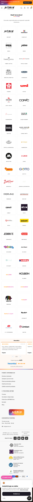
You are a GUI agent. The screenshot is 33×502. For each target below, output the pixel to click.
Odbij (4, 498)
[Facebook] (15, 438)
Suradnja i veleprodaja (8, 397)
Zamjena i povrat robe (7, 378)
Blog (3, 404)
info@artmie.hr (7, 426)
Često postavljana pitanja (8, 381)
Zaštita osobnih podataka (8, 386)
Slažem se (16, 494)
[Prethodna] (13, 356)
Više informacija (24, 490)
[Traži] (21, 8)
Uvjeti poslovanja (6, 383)
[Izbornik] (2, 8)
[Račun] (24, 8)
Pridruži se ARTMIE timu (8, 399)
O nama (4, 394)
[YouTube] (22, 438)
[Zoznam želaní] (27, 7)
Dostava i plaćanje (6, 376)
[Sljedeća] (20, 356)
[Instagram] (18, 438)
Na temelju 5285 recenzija (17, 366)
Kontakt (4, 402)
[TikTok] (26, 438)
